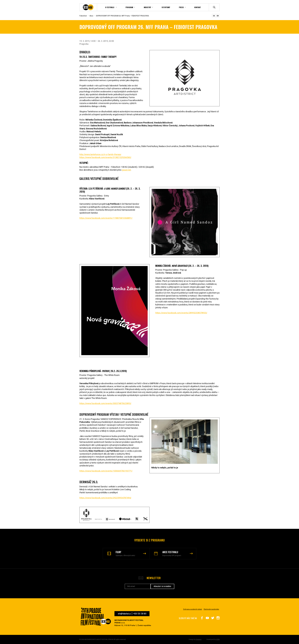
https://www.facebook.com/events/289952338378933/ (181, 313)
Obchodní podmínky (211, 609)
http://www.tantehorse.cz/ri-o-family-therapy (100, 154)
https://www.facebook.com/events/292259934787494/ (105, 498)
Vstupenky (166, 7)
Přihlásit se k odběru (162, 586)
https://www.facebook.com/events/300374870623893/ (105, 403)
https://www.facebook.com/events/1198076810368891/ (105, 218)
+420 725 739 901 (139, 613)
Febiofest (83, 16)
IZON (218, 639)
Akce (91, 16)
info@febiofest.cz (124, 613)
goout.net (126, 170)
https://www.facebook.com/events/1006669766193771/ (105, 471)
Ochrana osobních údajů (192, 609)
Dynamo (198, 639)
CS (214, 15)
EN (218, 15)
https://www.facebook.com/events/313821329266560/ (105, 157)
